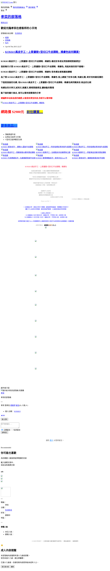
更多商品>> (9, 125)
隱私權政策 (67, 541)
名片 (7, 43)
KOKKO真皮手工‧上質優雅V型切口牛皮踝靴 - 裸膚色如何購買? (42, 52)
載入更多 (4, 419)
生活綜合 (18, 33)
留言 (17, 405)
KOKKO (17, 411)
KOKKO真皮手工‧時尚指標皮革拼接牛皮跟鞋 (54, 147)
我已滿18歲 (5, 567)
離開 (12, 567)
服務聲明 (75, 541)
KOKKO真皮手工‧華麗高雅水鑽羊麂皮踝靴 (18, 152)
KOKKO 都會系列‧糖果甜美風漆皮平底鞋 (88, 158)
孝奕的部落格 (11, 17)
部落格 (7, 40)
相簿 (7, 38)
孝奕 (2, 393)
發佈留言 (4, 432)
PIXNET (39, 541)
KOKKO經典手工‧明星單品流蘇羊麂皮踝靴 (89, 152)
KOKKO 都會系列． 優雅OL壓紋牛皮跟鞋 (17, 147)
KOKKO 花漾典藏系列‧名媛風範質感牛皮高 (18, 158)
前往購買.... (35, 112)
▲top (3, 415)
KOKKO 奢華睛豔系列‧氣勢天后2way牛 (51, 158)
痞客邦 (12, 405)
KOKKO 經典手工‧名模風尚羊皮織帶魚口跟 (53, 152)
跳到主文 (4, 23)
